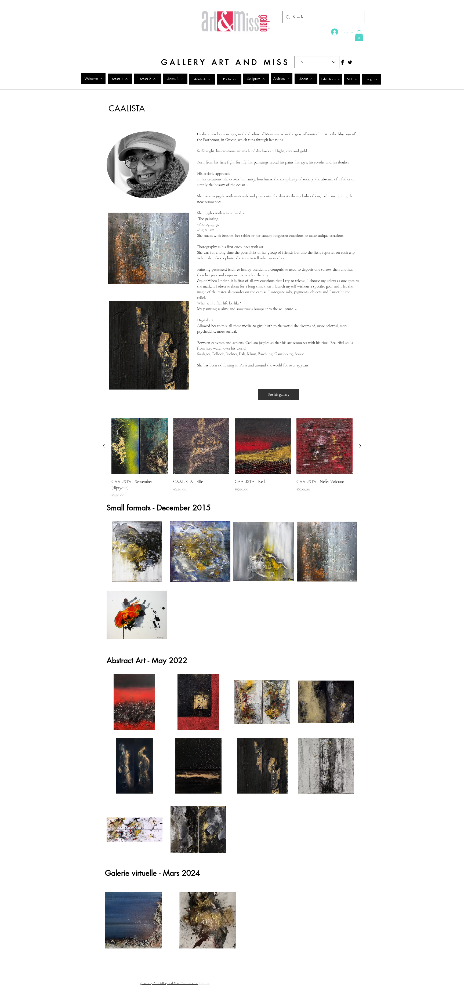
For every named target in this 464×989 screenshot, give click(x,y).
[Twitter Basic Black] (350, 62)
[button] (359, 35)
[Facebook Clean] (332, 983)
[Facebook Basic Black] (342, 62)
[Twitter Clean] (339, 983)
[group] (232, 458)
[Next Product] (360, 446)
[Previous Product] (103, 446)
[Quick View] (139, 446)
